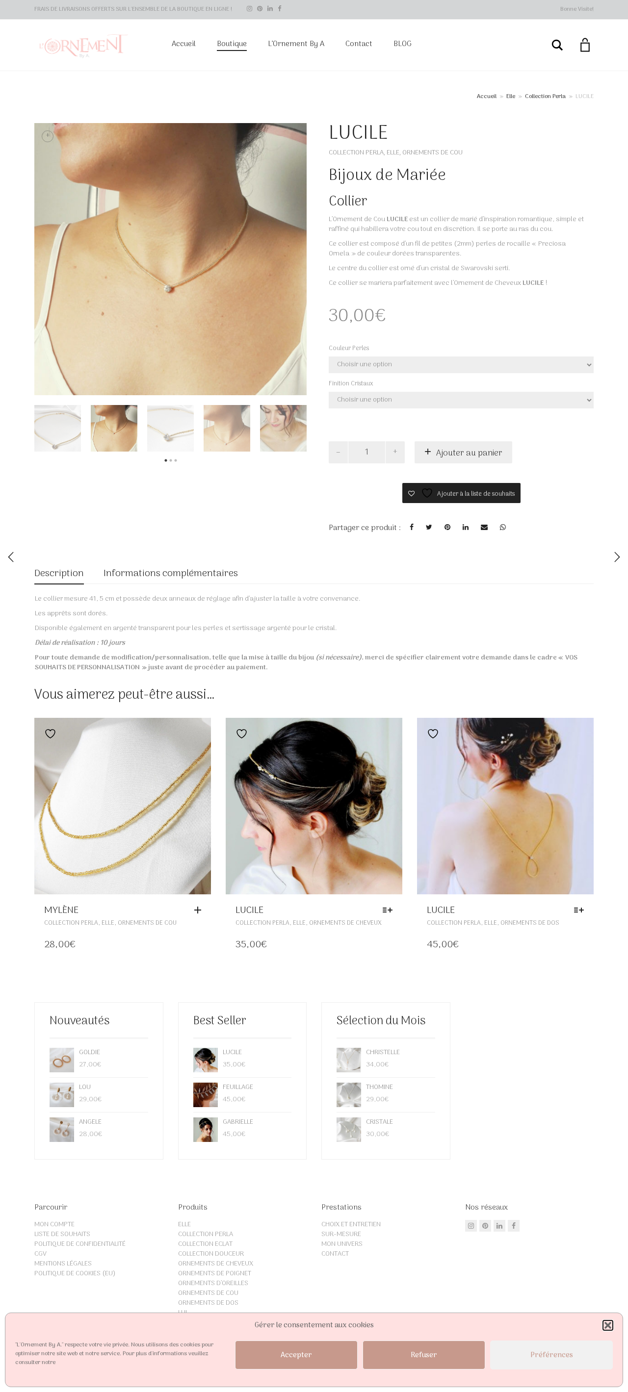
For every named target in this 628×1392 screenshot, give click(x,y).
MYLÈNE (61, 910)
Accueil (184, 44)
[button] (608, 1325)
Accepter (296, 1355)
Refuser (424, 1355)
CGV (40, 1254)
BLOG (402, 44)
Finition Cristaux (351, 383)
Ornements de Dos (529, 923)
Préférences (551, 1355)
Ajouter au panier (469, 453)
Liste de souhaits (62, 1234)
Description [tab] (59, 574)
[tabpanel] (57, 428)
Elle (510, 97)
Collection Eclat (205, 1244)
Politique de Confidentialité (80, 1244)
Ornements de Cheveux (345, 923)
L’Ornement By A (296, 44)
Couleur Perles (349, 348)
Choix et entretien (351, 1224)
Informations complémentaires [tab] (171, 574)
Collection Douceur (211, 1254)
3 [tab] (175, 460)
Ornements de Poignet (214, 1273)
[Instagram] (249, 9)
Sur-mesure (341, 1234)
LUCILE (249, 910)
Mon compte (54, 1224)
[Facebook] (279, 9)
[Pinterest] (259, 9)
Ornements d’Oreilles (213, 1283)
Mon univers (342, 1244)
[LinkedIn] (270, 9)
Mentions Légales (63, 1263)
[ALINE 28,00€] (11, 557)
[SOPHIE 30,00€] (617, 557)
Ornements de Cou (432, 152)
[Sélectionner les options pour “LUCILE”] (390, 910)
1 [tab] (165, 460)
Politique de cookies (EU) (75, 1273)
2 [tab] (170, 460)
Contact (358, 44)
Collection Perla (545, 97)
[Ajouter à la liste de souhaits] (48, 733)
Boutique (232, 44)
